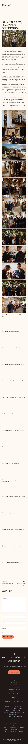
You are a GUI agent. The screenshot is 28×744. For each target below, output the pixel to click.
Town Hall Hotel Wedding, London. (7, 583)
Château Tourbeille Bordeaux (14, 731)
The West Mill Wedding (14, 716)
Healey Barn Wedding (14, 710)
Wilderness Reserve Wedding (14, 712)
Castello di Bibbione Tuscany (14, 729)
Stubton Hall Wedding (14, 703)
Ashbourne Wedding (14, 704)
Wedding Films (14, 686)
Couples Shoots (14, 687)
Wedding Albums (14, 689)
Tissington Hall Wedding (14, 701)
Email (3, 622)
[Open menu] (24, 5)
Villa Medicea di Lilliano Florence (14, 724)
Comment (4, 598)
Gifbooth (14, 691)
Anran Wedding (14, 714)
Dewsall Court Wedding (14, 706)
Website (4, 628)
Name (3, 616)
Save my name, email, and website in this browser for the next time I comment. (14, 632)
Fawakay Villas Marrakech (14, 733)
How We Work (14, 693)
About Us (14, 682)
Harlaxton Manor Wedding (14, 708)
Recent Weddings (14, 684)
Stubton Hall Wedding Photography (21, 583)
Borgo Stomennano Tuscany (14, 727)
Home (14, 680)
